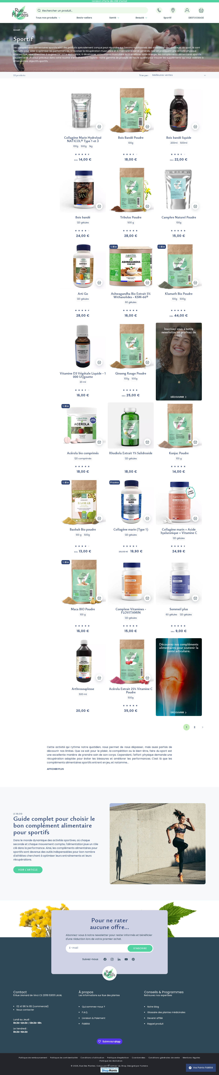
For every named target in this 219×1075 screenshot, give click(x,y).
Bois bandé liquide (178, 137)
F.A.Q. (85, 1012)
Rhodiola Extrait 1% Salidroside (130, 453)
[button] (47, 17)
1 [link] (186, 727)
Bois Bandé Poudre (130, 137)
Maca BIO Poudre (83, 609)
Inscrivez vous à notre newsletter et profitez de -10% (179, 332)
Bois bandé (82, 217)
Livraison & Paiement (93, 1018)
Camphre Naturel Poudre (179, 217)
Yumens (144, 1066)
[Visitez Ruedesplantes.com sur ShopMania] (109, 1071)
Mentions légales (191, 1057)
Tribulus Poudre (130, 217)
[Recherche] (39, 10)
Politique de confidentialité (64, 1057)
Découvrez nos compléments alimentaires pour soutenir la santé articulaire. (178, 648)
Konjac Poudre (179, 453)
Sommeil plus (179, 609)
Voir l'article (28, 869)
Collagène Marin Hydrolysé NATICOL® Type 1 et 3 (82, 139)
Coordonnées (138, 1057)
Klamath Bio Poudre (179, 293)
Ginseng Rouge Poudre (130, 373)
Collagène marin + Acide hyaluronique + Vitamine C (179, 531)
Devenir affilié (155, 1018)
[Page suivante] (202, 727)
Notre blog (153, 1006)
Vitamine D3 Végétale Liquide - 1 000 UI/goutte (83, 375)
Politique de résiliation (111, 1061)
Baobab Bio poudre (83, 529)
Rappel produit (155, 1023)
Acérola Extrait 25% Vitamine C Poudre (130, 690)
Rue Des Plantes (87, 1066)
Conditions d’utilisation (92, 1057)
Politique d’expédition (118, 1057)
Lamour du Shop (118, 1066)
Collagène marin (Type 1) (131, 529)
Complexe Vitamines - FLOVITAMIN (131, 610)
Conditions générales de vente (164, 1057)
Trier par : (144, 75)
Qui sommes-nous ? (93, 1006)
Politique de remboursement (33, 1057)
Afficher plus (55, 769)
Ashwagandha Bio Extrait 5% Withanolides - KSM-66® (131, 295)
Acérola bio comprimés (83, 453)
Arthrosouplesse (83, 688)
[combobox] (92, 10)
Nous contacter (25, 1009)
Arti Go (83, 293)
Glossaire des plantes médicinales (166, 1012)
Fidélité (86, 1023)
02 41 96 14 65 (24, 1006)
